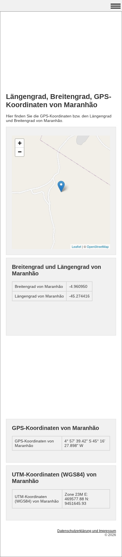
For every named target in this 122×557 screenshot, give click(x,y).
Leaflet (76, 246)
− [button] (20, 151)
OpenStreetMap (98, 246)
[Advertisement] (61, 52)
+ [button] (20, 143)
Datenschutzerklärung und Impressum (86, 531)
